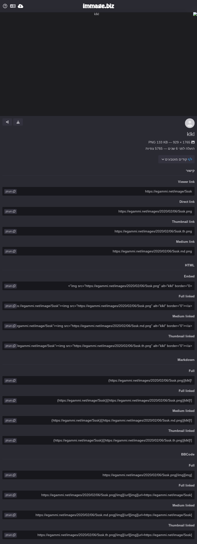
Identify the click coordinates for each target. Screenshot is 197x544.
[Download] (18, 122)
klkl (191, 134)
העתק (9, 191)
